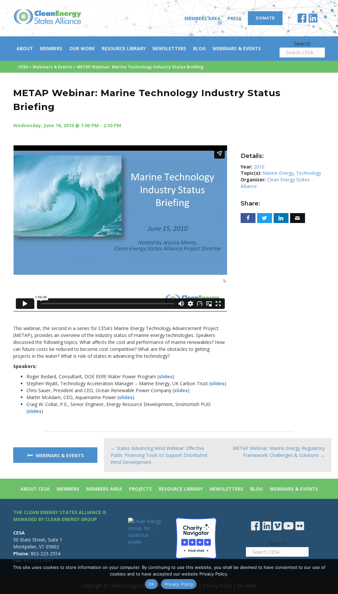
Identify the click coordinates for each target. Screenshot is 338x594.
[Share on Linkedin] (281, 218)
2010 (259, 167)
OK (151, 584)
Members (51, 48)
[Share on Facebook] (248, 218)
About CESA (35, 489)
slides (166, 376)
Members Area (202, 18)
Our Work (82, 48)
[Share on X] (264, 218)
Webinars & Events (237, 48)
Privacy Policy (178, 584)
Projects (140, 489)
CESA (23, 67)
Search (302, 43)
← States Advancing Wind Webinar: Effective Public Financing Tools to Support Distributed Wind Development (159, 455)
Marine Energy (278, 173)
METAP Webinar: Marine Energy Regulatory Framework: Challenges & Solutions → (279, 451)
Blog (199, 48)
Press (234, 18)
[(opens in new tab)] (196, 537)
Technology (308, 173)
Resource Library (124, 48)
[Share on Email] (297, 218)
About (25, 48)
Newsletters (169, 48)
